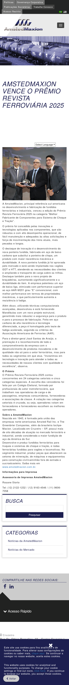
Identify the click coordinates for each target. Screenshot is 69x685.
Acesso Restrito (12, 11)
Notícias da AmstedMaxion (25, 541)
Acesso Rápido (19, 610)
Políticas (9, 2)
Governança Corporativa (30, 2)
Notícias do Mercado (21, 549)
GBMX (23, 25)
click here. (40, 670)
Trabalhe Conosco (43, 6)
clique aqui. (39, 653)
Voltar (12, 678)
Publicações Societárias (17, 6)
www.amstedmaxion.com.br (18, 466)
